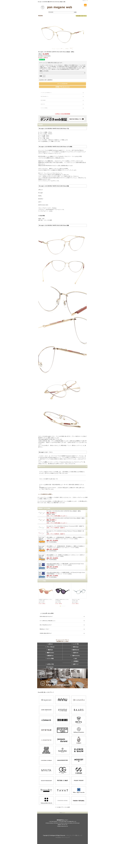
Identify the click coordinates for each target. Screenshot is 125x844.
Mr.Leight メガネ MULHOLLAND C (64, 511)
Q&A (76, 658)
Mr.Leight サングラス (65, 526)
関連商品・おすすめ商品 (44, 508)
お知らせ (50, 644)
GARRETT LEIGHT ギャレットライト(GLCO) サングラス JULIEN (62, 599)
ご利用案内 (75, 661)
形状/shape (75, 646)
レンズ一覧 (75, 644)
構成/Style (50, 649)
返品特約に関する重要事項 (45, 80)
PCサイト (85, 0)
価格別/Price (50, 655)
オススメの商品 (42, 580)
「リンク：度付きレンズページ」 (74, 445)
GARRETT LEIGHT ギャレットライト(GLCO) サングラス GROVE (46, 599)
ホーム (57, 639)
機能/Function (50, 652)
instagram (50, 667)
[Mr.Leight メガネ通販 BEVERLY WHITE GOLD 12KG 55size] (62, 46)
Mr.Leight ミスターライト (81, 15)
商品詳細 (40, 124)
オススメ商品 (50, 658)
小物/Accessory (76, 655)
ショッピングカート (85, 5)
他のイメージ (41, 466)
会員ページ (75, 664)
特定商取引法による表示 (63, 641)
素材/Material (75, 649)
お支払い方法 (50, 664)
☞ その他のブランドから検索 (62, 807)
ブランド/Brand (50, 646)
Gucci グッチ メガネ (75, 599)
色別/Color (75, 652)
